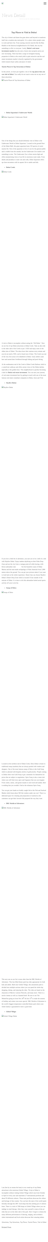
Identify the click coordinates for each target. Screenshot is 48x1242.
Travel (13, 19)
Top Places (23, 1222)
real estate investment (10, 375)
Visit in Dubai (42, 1222)
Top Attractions (14, 1222)
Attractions (5, 1222)
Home (6, 19)
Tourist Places (32, 1222)
